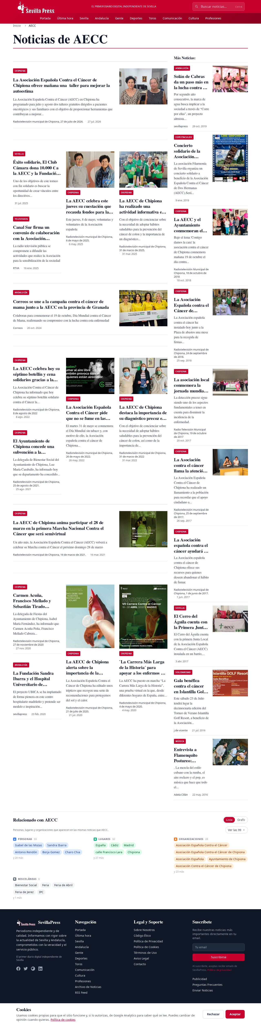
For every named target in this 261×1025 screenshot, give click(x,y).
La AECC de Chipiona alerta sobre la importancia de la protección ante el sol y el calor (89, 672)
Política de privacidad (219, 970)
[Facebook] (18, 969)
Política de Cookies (146, 947)
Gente (119, 18)
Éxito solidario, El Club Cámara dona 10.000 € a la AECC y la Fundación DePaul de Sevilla (36, 170)
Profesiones (213, 18)
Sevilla (84, 18)
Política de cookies (63, 1020)
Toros (152, 18)
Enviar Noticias (202, 990)
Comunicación (172, 18)
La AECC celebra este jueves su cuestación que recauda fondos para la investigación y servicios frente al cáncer (88, 211)
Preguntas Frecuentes (207, 985)
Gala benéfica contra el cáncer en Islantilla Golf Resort (189, 689)
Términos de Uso (145, 953)
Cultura (194, 18)
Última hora (65, 18)
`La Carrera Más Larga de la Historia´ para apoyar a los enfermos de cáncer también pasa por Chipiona (142, 672)
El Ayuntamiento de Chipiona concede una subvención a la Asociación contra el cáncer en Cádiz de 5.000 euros (36, 454)
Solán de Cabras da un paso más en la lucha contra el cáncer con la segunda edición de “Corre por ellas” (191, 90)
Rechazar (213, 1014)
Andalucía (102, 18)
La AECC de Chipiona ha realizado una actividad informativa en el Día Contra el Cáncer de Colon (141, 211)
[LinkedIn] (40, 969)
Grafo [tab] (241, 820)
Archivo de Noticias (88, 987)
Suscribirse (218, 957)
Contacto (140, 964)
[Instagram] (33, 969)
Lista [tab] (229, 820)
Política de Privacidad (148, 941)
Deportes (136, 18)
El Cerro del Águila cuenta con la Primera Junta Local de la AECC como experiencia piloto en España (191, 630)
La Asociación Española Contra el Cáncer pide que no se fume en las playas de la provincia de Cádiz (89, 418)
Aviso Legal (141, 958)
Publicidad (199, 979)
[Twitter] (26, 969)
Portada (45, 18)
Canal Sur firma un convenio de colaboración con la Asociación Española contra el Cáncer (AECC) (36, 238)
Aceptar (235, 1014)
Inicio (17, 25)
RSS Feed (81, 992)
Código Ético (142, 935)
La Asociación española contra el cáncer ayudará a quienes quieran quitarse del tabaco (191, 550)
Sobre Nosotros (144, 930)
